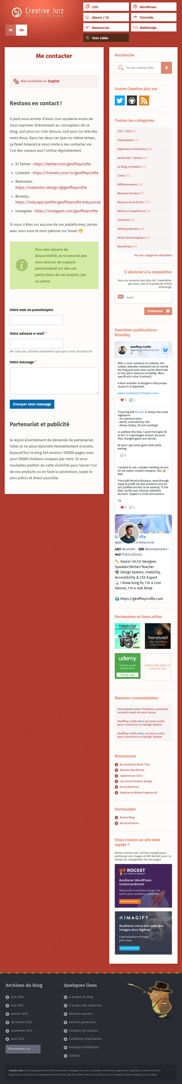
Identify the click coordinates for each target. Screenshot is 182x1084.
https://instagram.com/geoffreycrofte (66, 211)
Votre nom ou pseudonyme (31, 310)
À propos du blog (81, 997)
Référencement (129, 184)
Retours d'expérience (133, 211)
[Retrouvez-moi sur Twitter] (120, 100)
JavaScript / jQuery (132, 158)
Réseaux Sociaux (130, 193)
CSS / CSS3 (126, 131)
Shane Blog (127, 817)
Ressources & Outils (133, 202)
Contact (74, 1056)
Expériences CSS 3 (131, 775)
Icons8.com (100, 1074)
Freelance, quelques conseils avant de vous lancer (142, 710)
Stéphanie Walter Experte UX (138, 792)
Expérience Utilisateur (134, 149)
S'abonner (156, 311)
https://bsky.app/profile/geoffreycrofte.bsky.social (58, 202)
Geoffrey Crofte (127, 721)
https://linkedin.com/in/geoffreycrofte (66, 173)
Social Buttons (129, 786)
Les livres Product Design (136, 781)
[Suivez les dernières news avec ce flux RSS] (144, 100)
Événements (128, 140)
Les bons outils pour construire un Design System (141, 723)
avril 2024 (17, 1039)
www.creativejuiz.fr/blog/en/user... (139, 393)
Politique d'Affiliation (84, 1047)
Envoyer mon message (32, 404)
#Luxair (139, 412)
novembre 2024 (21, 1031)
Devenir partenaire (82, 1022)
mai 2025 (17, 1006)
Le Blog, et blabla (131, 166)
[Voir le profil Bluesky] (165, 350)
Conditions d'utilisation (85, 1039)
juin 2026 (17, 997)
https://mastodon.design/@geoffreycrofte (51, 187)
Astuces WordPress (132, 770)
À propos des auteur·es (85, 1006)
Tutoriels (126, 220)
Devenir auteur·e (81, 1014)
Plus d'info (78, 1074)
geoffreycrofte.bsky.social (134, 542)
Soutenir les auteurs (83, 1031)
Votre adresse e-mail (28, 333)
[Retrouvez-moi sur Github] (132, 100)
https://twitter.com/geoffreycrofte (62, 164)
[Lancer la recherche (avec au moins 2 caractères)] (166, 68)
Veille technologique (133, 237)
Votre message (23, 362)
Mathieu (137, 1074)
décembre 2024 (21, 1022)
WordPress (127, 246)
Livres (123, 175)
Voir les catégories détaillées (153, 255)
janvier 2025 (19, 1014)
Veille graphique (130, 228)
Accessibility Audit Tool (135, 764)
